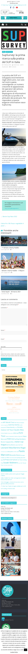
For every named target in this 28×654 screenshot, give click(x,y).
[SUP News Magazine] (14, 11)
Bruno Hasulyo (20, 422)
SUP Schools (9, 52)
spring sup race (21, 457)
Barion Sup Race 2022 (9, 216)
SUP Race (6, 460)
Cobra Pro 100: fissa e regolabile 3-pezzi (12, 224)
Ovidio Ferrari (16, 65)
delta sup (16, 433)
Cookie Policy (14, 652)
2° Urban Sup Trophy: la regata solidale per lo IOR (13, 5)
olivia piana (10, 451)
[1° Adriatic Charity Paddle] (14, 236)
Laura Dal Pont (19, 445)
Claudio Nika (19, 430)
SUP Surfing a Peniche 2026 (8, 488)
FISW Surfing (15, 439)
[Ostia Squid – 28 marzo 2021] (14, 277)
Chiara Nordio (10, 427)
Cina (16, 427)
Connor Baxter (4, 433)
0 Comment (13, 67)
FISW (9, 439)
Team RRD (20, 463)
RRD (8, 457)
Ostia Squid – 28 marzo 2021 (11, 292)
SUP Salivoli (13, 460)
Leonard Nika (7, 447)
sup (2, 460)
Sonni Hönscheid (13, 457)
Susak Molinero (10, 462)
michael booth (4, 451)
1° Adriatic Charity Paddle (10, 248)
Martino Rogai (19, 447)
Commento (4, 307)
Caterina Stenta (13, 425)
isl (13, 442)
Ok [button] (25, 649)
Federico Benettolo (10, 436)
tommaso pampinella (8, 465)
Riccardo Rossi (15, 455)
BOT (16, 422)
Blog (4, 52)
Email (3, 339)
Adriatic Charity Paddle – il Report (13, 271)
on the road (15, 451)
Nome (3, 330)
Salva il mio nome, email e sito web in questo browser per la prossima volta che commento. (13, 355)
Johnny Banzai (11, 445)
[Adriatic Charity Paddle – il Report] (13, 254)
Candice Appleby (4, 425)
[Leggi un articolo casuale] (25, 24)
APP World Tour (8, 422)
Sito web (3, 346)
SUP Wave (20, 460)
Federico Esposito (18, 436)
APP (1, 422)
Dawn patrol (10, 433)
